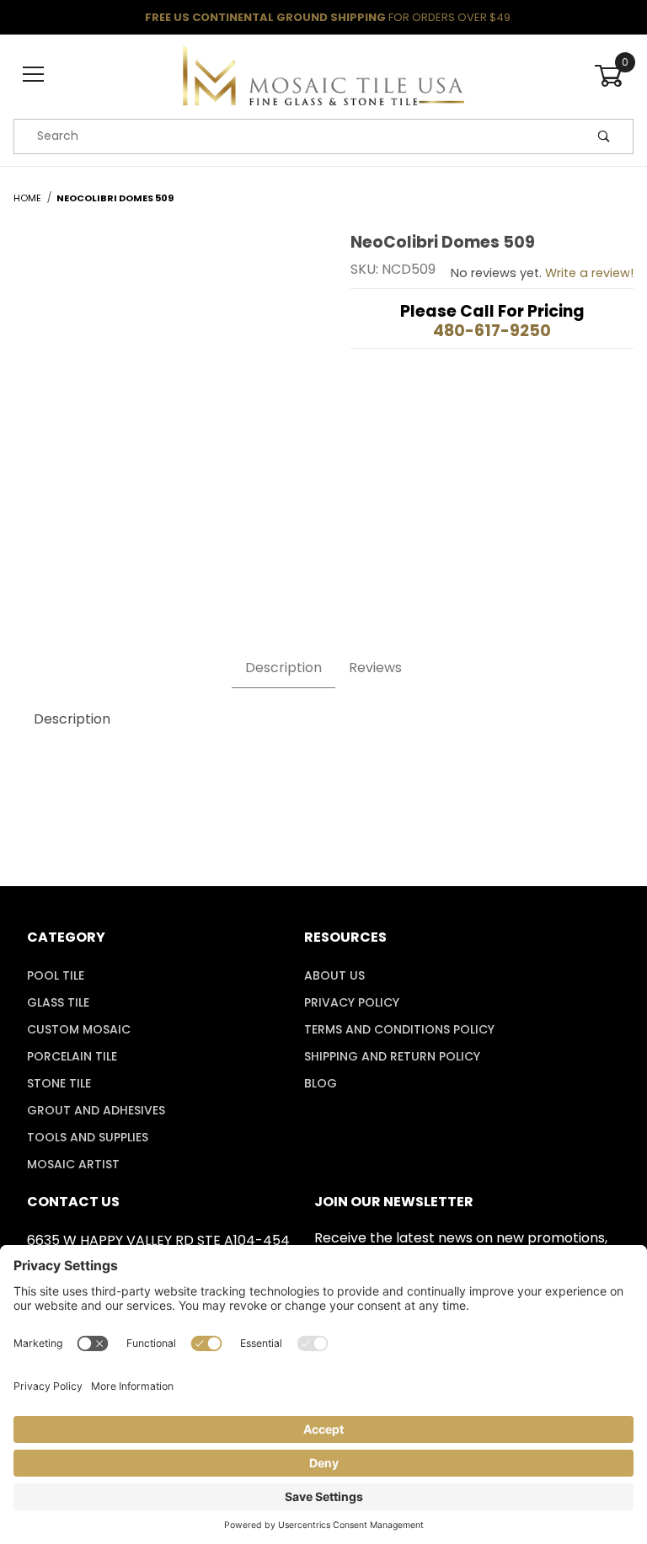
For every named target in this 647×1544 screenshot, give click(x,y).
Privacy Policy (351, 1002)
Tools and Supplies (87, 1137)
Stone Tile (59, 1083)
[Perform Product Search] (604, 136)
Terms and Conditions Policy (399, 1029)
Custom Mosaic (79, 1029)
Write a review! (589, 272)
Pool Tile (55, 975)
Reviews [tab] (375, 667)
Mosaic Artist (73, 1164)
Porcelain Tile (72, 1056)
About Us (334, 975)
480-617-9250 (492, 330)
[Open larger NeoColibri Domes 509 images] (161, 393)
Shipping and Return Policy (392, 1056)
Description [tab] (283, 667)
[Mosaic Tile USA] (323, 74)
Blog (320, 1083)
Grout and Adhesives (96, 1110)
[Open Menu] (33, 75)
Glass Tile (58, 1002)
